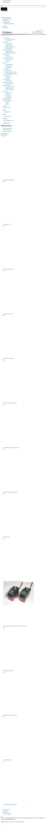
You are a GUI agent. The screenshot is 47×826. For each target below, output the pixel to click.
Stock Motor (9, 66)
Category (4, 26)
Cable (7, 61)
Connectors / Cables (8, 58)
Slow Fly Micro (6, 98)
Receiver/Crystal (9, 83)
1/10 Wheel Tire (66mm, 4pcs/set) (11, 447)
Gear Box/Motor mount (11, 73)
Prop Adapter (9, 80)
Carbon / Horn (6, 54)
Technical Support (7, 814)
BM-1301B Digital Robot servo (10, 715)
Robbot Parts (6, 85)
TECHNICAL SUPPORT (8, 23)
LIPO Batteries (9, 43)
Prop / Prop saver (7, 75)
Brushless (8, 101)
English (9, 0)
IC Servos (8, 94)
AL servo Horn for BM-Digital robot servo (13, 581)
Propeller (8, 76)
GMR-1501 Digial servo (8, 358)
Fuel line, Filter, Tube (10, 39)
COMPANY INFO (7, 19)
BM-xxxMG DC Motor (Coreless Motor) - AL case (14, 626)
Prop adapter (6, 79)
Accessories (6, 37)
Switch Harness (7, 107)
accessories (8, 40)
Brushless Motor (9, 64)
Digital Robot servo (10, 86)
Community (5, 27)
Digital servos (9, 92)
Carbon (7, 55)
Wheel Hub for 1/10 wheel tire (10, 492)
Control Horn (9, 57)
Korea (8, 2)
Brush (7, 103)
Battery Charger (7, 49)
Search (4, 9)
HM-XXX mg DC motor (8, 269)
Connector (8, 60)
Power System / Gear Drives (9, 72)
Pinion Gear (6, 69)
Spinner (5, 106)
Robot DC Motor (10, 88)
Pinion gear (8, 70)
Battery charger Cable (11, 52)
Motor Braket (6, 536)
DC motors (8, 95)
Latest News (6, 812)
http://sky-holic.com (10, 821)
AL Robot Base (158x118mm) (10, 403)
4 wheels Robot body (8, 313)
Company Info (6, 809)
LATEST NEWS (6, 22)
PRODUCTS (6, 20)
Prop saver (8, 77)
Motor (4, 63)
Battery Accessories (10, 46)
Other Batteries (9, 48)
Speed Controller (7, 100)
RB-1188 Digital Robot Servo (10, 804)
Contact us (5, 11)
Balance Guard (9, 45)
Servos (5, 91)
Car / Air (8, 104)
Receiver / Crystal (7, 82)
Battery (5, 42)
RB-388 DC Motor (7, 759)
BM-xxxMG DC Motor (8, 670)
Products (5, 811)
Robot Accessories (10, 89)
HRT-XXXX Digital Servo (8, 180)
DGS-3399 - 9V (7, 224)
